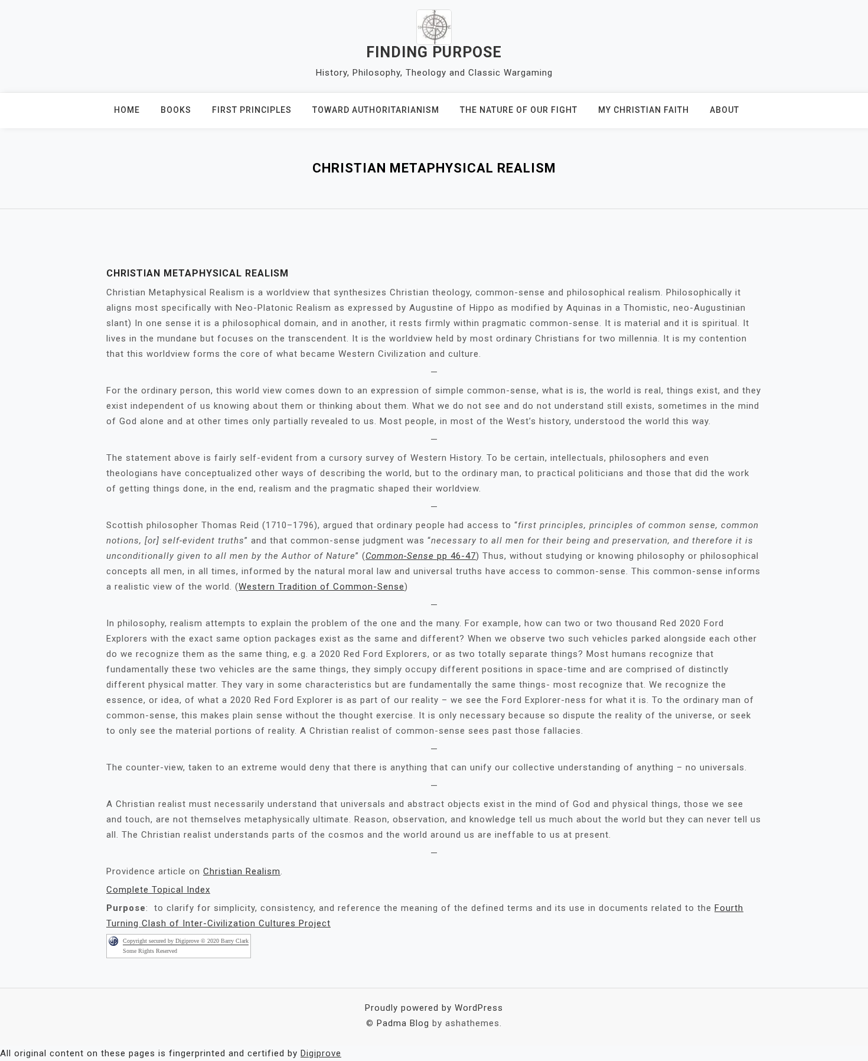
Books (176, 110)
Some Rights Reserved (150, 951)
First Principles (252, 110)
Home (127, 110)
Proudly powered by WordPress (434, 1008)
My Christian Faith (643, 110)
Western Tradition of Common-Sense (321, 586)
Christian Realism (241, 871)
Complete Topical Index (158, 889)
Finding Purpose (434, 52)
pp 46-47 (421, 556)
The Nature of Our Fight (518, 110)
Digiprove (321, 1053)
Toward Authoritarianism (375, 110)
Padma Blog (403, 1023)
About (724, 110)
